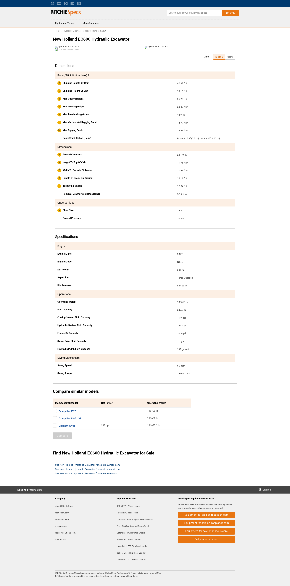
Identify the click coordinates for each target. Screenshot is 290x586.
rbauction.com (62, 512)
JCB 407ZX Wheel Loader (128, 506)
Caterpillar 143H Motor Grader (131, 533)
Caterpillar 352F (67, 411)
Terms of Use (154, 573)
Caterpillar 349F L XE (70, 418)
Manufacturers (90, 23)
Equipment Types (64, 23)
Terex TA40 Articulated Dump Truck (133, 526)
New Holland (91, 31)
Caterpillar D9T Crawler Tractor (131, 559)
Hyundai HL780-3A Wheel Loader (132, 546)
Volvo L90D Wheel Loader (128, 539)
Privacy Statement (139, 573)
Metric (230, 56)
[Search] (230, 13)
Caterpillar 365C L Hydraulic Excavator (135, 519)
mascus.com (61, 526)
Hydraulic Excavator (72, 31)
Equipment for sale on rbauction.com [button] (206, 514)
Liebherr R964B (67, 425)
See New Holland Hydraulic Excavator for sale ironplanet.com (87, 469)
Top (285, 581)
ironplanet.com (62, 519)
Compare (62, 435)
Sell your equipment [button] (206, 539)
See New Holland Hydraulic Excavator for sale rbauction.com (87, 464)
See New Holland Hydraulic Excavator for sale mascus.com (86, 473)
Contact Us (36, 489)
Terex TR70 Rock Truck (127, 512)
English (268, 489)
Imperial (219, 56)
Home (57, 31)
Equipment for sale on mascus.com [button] (206, 531)
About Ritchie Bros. (64, 506)
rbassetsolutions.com (65, 533)
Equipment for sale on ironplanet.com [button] (206, 522)
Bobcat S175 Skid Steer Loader (131, 553)
